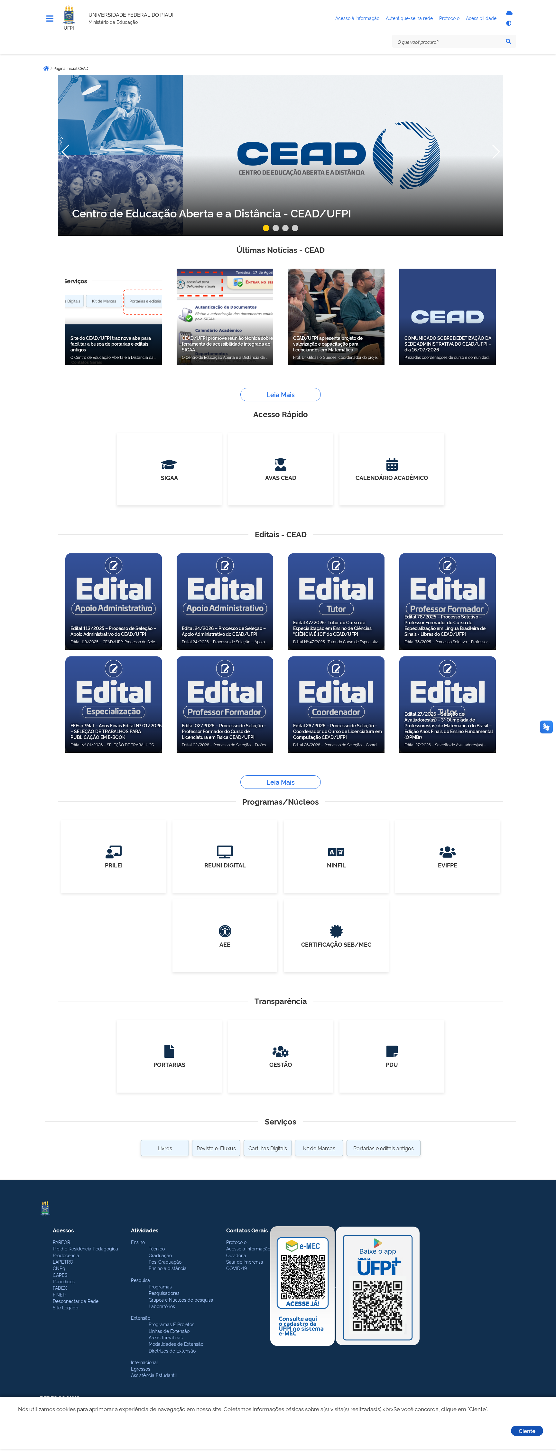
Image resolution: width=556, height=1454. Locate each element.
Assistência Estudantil (154, 1375)
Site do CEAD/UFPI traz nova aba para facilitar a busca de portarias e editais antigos (110, 343)
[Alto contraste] (508, 23)
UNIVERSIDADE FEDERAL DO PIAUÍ (130, 14)
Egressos (140, 1368)
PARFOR (61, 1242)
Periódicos (64, 1281)
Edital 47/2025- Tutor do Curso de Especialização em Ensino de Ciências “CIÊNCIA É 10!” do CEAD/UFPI (332, 628)
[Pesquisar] (508, 41)
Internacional (144, 1362)
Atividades (144, 1230)
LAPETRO (63, 1261)
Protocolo (236, 1242)
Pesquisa (140, 1280)
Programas (160, 1286)
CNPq (59, 1268)
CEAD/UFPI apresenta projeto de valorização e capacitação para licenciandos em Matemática (328, 343)
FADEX (60, 1288)
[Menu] (50, 19)
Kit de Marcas (319, 1148)
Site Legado (65, 1307)
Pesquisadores (164, 1293)
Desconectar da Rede (75, 1301)
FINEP (59, 1294)
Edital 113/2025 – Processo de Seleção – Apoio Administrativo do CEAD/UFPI (113, 631)
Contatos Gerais (247, 1230)
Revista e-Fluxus (216, 1148)
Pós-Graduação (165, 1261)
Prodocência (66, 1255)
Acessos (63, 1230)
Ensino (138, 1242)
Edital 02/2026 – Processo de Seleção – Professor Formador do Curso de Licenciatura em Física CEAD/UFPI (224, 731)
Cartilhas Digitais (267, 1148)
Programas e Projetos (171, 1324)
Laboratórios (162, 1306)
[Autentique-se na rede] (508, 13)
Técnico (157, 1248)
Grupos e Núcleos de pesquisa (181, 1299)
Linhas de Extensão (169, 1331)
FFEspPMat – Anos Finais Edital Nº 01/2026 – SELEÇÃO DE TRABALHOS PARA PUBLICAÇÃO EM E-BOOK (116, 731)
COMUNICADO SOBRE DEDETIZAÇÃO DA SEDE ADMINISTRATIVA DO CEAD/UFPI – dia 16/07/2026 (447, 343)
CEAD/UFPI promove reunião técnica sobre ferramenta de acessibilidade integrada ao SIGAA (227, 343)
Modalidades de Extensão (176, 1344)
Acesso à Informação (248, 1248)
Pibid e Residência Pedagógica (85, 1248)
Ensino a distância (168, 1268)
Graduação (160, 1255)
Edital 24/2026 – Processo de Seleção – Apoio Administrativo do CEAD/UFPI (224, 631)
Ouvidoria (236, 1255)
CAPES (60, 1275)
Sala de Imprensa (244, 1261)
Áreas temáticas (166, 1337)
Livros (165, 1148)
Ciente (527, 1430)
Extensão (140, 1318)
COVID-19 (236, 1268)
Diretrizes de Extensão (172, 1350)
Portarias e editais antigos (383, 1148)
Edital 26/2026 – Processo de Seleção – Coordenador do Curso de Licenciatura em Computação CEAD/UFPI (337, 731)
